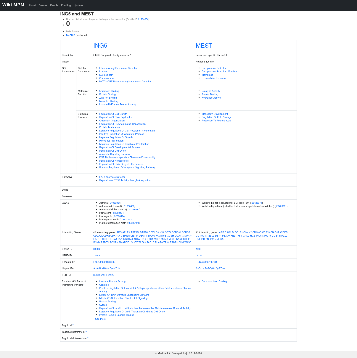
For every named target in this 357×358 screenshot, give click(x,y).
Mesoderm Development (215, 113)
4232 (198, 249)
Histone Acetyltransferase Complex (118, 68)
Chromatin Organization (112, 120)
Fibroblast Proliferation (111, 140)
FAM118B (161, 235)
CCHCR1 (187, 232)
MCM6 (164, 239)
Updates (78, 5)
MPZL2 (283, 235)
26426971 (257, 202)
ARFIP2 (135, 232)
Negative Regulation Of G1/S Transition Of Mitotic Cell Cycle (132, 311)
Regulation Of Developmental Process (119, 147)
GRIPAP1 (187, 235)
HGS (103, 239)
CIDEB (284, 232)
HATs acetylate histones (112, 177)
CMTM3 (200, 235)
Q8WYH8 (115, 268)
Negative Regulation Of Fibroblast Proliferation (124, 144)
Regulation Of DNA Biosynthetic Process (121, 164)
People (54, 5)
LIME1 (275, 235)
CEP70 (266, 232)
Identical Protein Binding (112, 281)
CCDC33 (176, 232)
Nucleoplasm (106, 74)
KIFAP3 (266, 235)
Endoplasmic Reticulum (214, 68)
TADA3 (142, 242)
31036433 (129, 206)
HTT (108, 239)
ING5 (100, 45)
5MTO (111, 275)
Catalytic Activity (211, 91)
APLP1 (126, 232)
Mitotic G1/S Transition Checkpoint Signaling (123, 298)
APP (221, 232)
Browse (43, 5)
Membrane (207, 74)
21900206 (143, 19)
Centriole (104, 284)
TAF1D (150, 242)
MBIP (157, 239)
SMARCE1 (124, 242)
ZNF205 (210, 239)
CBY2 (168, 232)
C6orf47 (247, 232)
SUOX (134, 242)
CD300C (257, 232)
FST (239, 235)
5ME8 (104, 275)
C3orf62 (160, 232)
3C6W (96, 275)
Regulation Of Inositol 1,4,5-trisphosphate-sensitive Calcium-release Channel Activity (145, 308)
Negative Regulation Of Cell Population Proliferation (127, 130)
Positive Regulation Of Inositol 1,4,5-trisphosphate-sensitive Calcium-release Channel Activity (145, 289)
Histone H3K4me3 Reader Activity (117, 104)
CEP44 (134, 235)
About (32, 5)
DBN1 (218, 235)
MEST (204, 45)
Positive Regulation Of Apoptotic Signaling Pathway (127, 167)
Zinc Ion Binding (108, 97)
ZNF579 (219, 239)
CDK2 (106, 235)
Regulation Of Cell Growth (113, 113)
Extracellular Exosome (214, 78)
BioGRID (70, 35)
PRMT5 (105, 242)
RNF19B (200, 239)
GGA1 (178, 235)
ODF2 (186, 239)
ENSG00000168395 (104, 262)
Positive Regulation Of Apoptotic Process (121, 134)
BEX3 (152, 232)
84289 (96, 249)
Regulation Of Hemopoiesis (114, 160)
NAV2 (179, 239)
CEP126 (125, 235)
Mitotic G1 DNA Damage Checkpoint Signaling (124, 294)
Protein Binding (107, 94)
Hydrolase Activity (211, 97)
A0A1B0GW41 (101, 268)
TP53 (166, 242)
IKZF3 (121, 239)
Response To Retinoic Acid (216, 120)
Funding (66, 5)
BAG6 (228, 232)
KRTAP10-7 (140, 239)
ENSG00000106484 (206, 262)
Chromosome (106, 78)
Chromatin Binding (109, 91)
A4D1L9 (200, 268)
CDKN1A (115, 235)
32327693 (126, 219)
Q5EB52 (220, 268)
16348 (96, 255)
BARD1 (144, 232)
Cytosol (103, 304)
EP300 (151, 235)
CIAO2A (275, 232)
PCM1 (96, 242)
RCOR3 (114, 242)
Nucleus (103, 71)
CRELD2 (209, 235)
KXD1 (150, 239)
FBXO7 (226, 235)
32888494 (118, 212)
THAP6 (159, 242)
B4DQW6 (210, 268)
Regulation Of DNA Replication (115, 117)
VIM (181, 242)
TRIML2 (174, 242)
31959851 (115, 202)
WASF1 (188, 242)
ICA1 (114, 239)
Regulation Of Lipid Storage (216, 117)
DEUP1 (143, 235)
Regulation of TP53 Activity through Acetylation (124, 180)
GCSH (170, 235)
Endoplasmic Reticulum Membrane (220, 71)
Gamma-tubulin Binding (214, 281)
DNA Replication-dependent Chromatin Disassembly (127, 157)
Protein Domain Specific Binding (116, 315)
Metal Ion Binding (108, 101)
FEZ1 (234, 235)
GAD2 (246, 235)
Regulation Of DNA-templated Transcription (122, 124)
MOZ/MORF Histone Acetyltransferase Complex (125, 81)
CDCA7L (98, 235)
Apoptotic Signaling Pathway (114, 154)
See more (100, 318)
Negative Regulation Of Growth (116, 137)
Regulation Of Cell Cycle (112, 150)
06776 (199, 255)
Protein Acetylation (109, 127)
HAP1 (96, 239)
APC (119, 232)
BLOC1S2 (237, 232)
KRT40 (129, 239)
